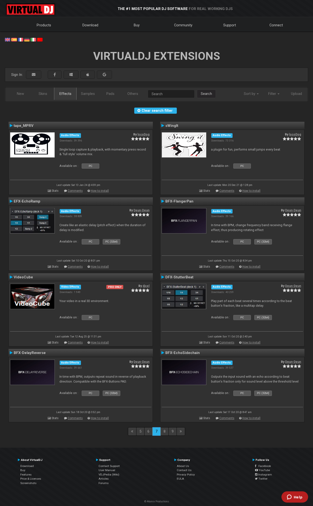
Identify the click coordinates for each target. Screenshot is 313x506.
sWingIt (171, 125)
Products (44, 25)
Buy (137, 25)
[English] (7, 39)
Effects (65, 93)
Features (26, 474)
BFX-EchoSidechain (182, 353)
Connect (276, 25)
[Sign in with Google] (104, 75)
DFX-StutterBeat (179, 277)
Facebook (263, 466)
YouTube (264, 470)
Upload (296, 93)
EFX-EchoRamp (27, 201)
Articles (104, 478)
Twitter (263, 478)
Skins (43, 93)
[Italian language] (33, 39)
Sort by (250, 93)
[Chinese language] (40, 39)
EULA (180, 478)
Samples (88, 93)
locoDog (143, 134)
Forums (104, 483)
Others (132, 93)
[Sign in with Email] (33, 75)
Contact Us (184, 470)
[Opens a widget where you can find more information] (294, 497)
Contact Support (109, 466)
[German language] (27, 39)
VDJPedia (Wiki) (109, 474)
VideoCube (23, 277)
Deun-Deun (141, 210)
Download (90, 25)
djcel (146, 286)
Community (183, 25)
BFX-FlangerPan (179, 201)
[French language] (20, 39)
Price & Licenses (30, 478)
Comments (75, 190)
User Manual (107, 470)
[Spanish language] (14, 39)
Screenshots (28, 483)
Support (229, 25)
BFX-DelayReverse (30, 353)
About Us (183, 466)
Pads (110, 93)
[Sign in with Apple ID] (87, 75)
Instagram (264, 474)
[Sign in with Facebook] (55, 75)
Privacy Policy (186, 474)
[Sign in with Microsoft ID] (71, 75)
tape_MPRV (24, 125)
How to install (100, 190)
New (20, 93)
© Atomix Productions (156, 501)
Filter (272, 93)
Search (206, 93)
